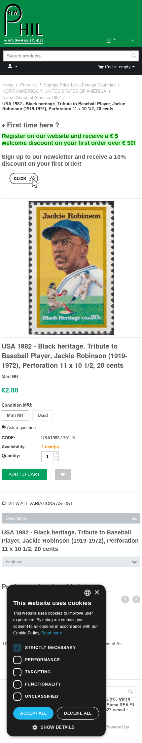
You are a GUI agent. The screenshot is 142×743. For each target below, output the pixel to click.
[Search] (133, 56)
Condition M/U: (17, 405)
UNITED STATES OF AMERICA (75, 91)
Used (43, 415)
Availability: (14, 446)
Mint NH (15, 415)
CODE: (8, 437)
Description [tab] (16, 518)
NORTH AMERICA (20, 91)
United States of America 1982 (31, 97)
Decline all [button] (77, 713)
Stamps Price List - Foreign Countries (80, 85)
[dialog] (56, 660)
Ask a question (21, 427)
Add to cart (24, 474)
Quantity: (11, 455)
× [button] (96, 592)
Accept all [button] (33, 713)
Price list (28, 85)
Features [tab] (14, 561)
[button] (56, 727)
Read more (51, 633)
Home (8, 85)
